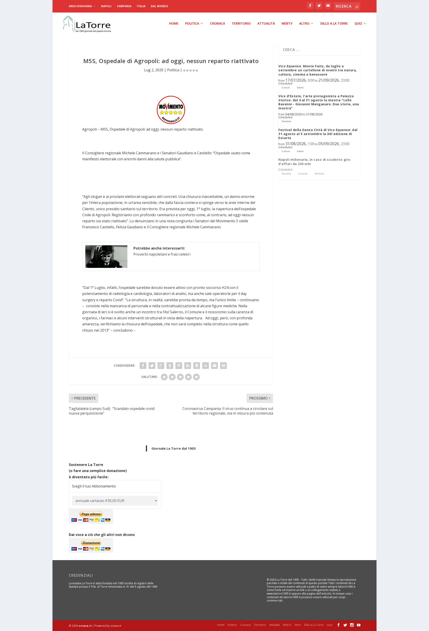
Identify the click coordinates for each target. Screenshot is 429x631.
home (174, 23)
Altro (304, 23)
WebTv (287, 23)
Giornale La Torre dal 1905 (173, 448)
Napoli (106, 6)
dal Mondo (159, 6)
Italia (141, 6)
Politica (192, 23)
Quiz (358, 23)
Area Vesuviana (80, 6)
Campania (124, 6)
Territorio (241, 23)
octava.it (85, 626)
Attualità (266, 23)
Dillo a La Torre (334, 23)
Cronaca (217, 23)
